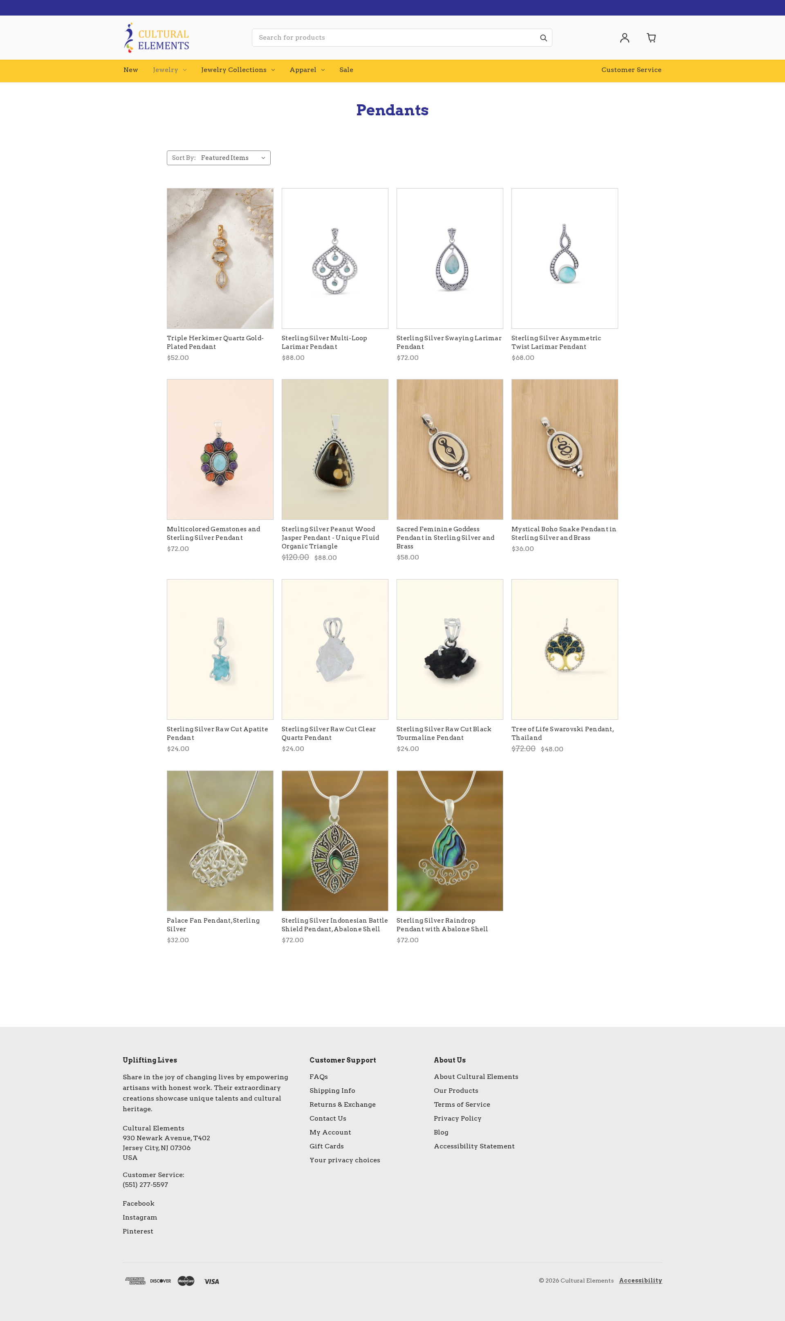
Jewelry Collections (234, 70)
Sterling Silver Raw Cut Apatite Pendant (217, 733)
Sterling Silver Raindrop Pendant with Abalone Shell (443, 925)
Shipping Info (332, 1090)
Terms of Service (462, 1104)
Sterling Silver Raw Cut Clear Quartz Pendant (329, 733)
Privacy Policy (458, 1118)
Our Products (456, 1090)
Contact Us (328, 1118)
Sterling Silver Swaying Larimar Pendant (449, 342)
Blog (441, 1132)
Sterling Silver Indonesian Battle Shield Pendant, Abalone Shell (335, 925)
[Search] (543, 38)
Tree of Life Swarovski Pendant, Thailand (562, 733)
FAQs (319, 1077)
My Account (330, 1132)
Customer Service (631, 70)
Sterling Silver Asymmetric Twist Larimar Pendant (556, 342)
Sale (346, 70)
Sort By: (184, 158)
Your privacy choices (345, 1160)
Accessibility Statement (474, 1146)
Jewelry (165, 70)
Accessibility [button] (640, 1280)
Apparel (302, 70)
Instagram (140, 1217)
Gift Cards (327, 1146)
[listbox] (235, 158)
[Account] (624, 37)
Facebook (139, 1203)
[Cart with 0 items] (651, 37)
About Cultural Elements (476, 1077)
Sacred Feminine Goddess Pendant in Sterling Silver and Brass (446, 538)
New (130, 70)
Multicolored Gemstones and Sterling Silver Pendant (213, 533)
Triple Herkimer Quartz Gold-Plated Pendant (215, 342)
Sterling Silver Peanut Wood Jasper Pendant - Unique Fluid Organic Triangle (330, 538)
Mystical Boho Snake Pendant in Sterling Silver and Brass (564, 533)
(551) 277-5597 (145, 1184)
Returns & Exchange (343, 1104)
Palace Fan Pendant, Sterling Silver (213, 925)
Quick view (220, 258)
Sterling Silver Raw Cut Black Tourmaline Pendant (444, 733)
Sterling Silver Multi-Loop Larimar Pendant (325, 342)
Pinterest (138, 1231)
